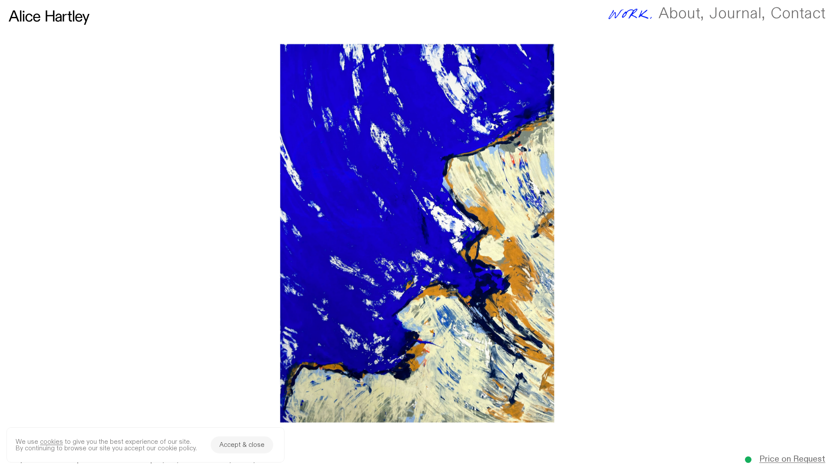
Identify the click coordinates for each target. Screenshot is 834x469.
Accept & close (242, 445)
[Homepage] (49, 17)
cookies (51, 442)
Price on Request (792, 459)
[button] (417, 234)
